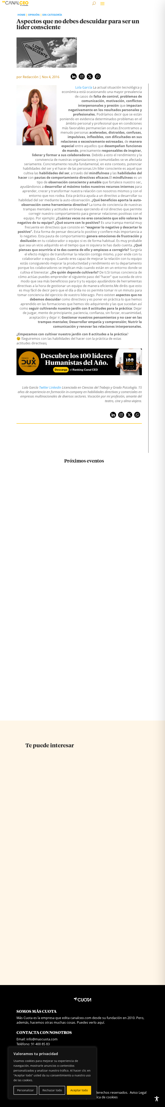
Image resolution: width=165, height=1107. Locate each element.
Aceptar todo (79, 1090)
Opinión (34, 15)
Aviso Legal (138, 1092)
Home (21, 15)
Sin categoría (52, 15)
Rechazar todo (52, 1090)
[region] (52, 1073)
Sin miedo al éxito (40, 815)
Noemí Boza (102, 827)
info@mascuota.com (42, 1039)
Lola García (83, 87)
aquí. (101, 1022)
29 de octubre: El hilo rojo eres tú (84, 554)
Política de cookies (104, 1097)
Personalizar (25, 1090)
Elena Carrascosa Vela (40, 822)
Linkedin (55, 387)
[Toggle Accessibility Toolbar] (157, 1099)
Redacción (30, 77)
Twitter (43, 387)
